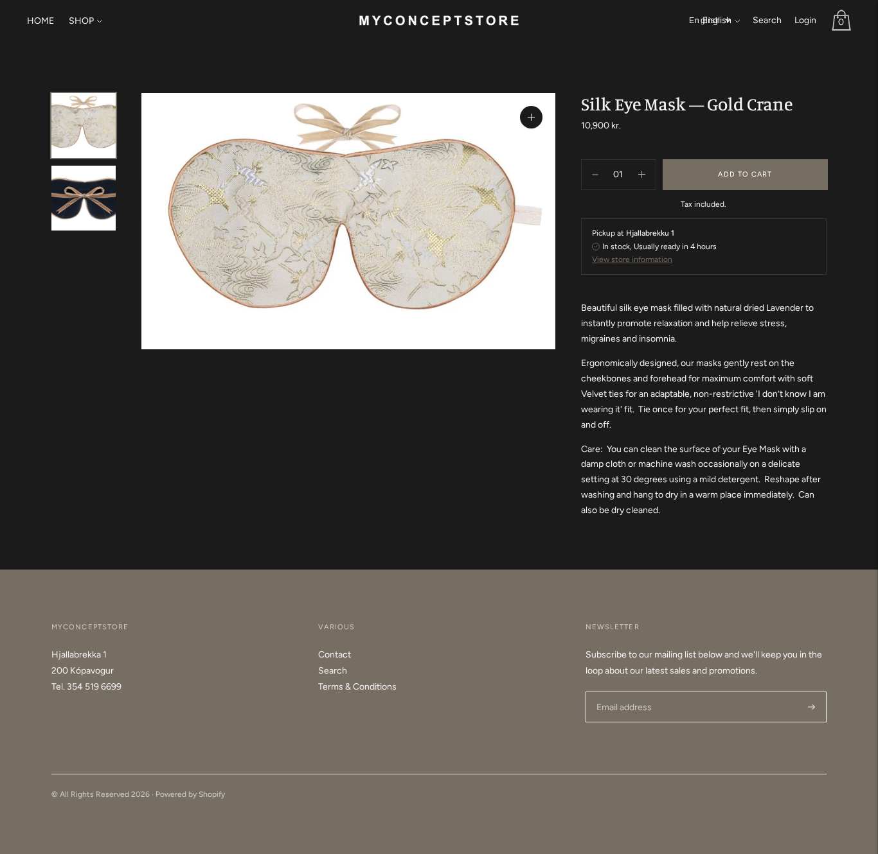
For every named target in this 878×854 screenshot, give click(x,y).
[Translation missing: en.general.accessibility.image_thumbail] (83, 125)
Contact (334, 654)
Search (767, 20)
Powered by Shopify (190, 794)
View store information (632, 259)
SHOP (81, 20)
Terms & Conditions (357, 686)
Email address (622, 690)
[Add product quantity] (595, 174)
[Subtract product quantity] (642, 174)
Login (805, 20)
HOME (40, 20)
